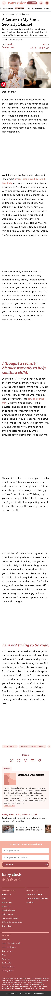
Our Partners (7, 951)
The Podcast (7, 926)
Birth (4, 898)
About (46, 8)
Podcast (38, 8)
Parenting (19, 8)
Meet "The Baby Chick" (11, 943)
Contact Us (6, 963)
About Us (6, 939)
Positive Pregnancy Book (37, 898)
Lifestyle (29, 8)
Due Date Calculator (10, 918)
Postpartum (8, 8)
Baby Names (7, 914)
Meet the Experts (9, 947)
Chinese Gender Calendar (12, 922)
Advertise (6, 959)
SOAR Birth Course (34, 894)
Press (4, 955)
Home (4, 14)
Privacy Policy (7, 971)
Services (29, 902)
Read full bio (9, 806)
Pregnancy (6, 894)
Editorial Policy (8, 967)
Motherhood (24, 14)
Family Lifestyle (8, 910)
